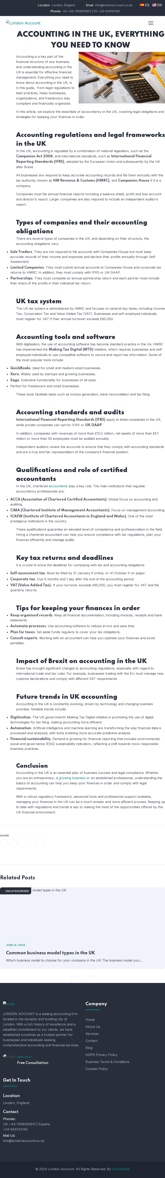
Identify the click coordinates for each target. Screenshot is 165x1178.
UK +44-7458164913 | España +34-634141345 (26, 1126)
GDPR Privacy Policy (102, 1055)
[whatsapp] (22, 843)
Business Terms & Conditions (108, 1062)
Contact (91, 1041)
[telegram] (31, 843)
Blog (89, 1048)
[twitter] (13, 843)
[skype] (40, 843)
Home (90, 1020)
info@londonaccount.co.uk (23, 1141)
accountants (58, 486)
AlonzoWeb (121, 1169)
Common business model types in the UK (50, 953)
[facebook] (4, 843)
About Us (93, 1027)
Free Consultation (32, 1063)
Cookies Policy (97, 1069)
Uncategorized (17, 891)
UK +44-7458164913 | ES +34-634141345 (91, 11)
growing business (72, 778)
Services (92, 1034)
